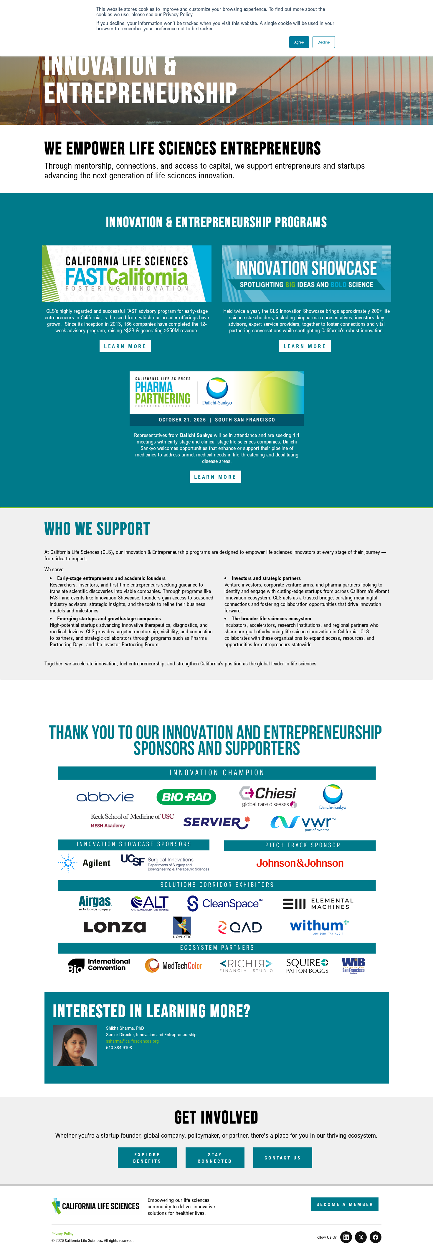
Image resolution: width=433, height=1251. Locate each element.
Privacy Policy (62, 1233)
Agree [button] (299, 41)
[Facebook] (375, 1237)
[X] (361, 1237)
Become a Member (344, 1204)
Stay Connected (215, 1158)
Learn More (125, 346)
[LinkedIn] (346, 1237)
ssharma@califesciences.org (132, 1041)
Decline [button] (324, 41)
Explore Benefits (147, 1158)
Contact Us (283, 1158)
